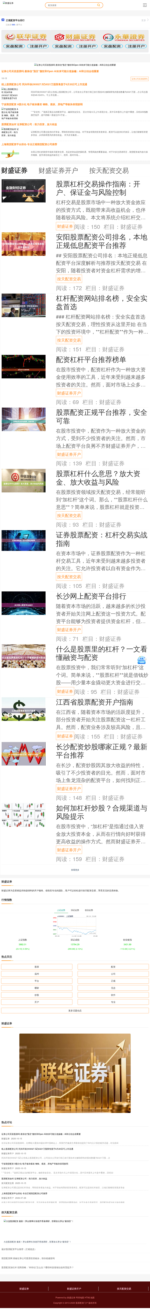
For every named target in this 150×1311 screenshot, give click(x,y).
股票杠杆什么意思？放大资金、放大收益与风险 (98, 477)
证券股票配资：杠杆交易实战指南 (101, 538)
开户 (37, 1001)
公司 (113, 973)
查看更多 (75, 869)
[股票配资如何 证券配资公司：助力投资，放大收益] (10, 131)
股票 (37, 966)
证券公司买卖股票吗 (140, 78)
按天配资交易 (69, 279)
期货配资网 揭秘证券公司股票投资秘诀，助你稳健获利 (28, 1258)
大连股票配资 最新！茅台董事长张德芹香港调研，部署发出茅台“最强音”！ (37, 1241)
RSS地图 (80, 1297)
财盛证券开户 (69, 393)
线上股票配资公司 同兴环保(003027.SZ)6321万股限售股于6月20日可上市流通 (44, 84)
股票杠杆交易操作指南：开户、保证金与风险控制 (98, 187)
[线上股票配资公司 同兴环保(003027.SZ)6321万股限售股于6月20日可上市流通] (10, 94)
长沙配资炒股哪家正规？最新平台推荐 (101, 750)
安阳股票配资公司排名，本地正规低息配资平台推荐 (101, 240)
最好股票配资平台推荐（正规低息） (19, 1249)
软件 (113, 994)
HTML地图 (89, 1297)
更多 (143, 20)
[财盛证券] (8, 4)
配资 (113, 966)
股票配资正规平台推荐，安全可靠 (101, 416)
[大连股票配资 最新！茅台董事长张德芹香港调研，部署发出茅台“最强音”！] (75, 1229)
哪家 (37, 987)
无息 (113, 987)
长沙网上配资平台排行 (91, 596)
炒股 (37, 994)
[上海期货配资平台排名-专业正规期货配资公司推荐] (10, 153)
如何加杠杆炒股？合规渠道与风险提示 (101, 811)
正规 (113, 980)
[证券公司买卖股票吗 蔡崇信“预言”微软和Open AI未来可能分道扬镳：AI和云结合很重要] (75, 64)
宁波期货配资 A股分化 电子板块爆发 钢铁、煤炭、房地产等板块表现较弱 (42, 104)
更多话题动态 (75, 1010)
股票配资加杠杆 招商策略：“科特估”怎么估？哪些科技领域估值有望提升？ (37, 1267)
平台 (37, 980)
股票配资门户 (82, 1302)
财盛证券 (65, 226)
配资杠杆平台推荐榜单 (91, 359)
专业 (113, 1001)
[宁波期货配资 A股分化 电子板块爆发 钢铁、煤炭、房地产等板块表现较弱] (10, 114)
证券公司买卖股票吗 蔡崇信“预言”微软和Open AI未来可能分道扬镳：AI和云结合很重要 (50, 71)
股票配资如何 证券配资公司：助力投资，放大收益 (29, 124)
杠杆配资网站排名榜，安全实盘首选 (101, 302)
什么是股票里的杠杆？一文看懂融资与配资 (101, 652)
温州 (37, 973)
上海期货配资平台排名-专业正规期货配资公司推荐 (29, 144)
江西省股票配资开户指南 (94, 701)
